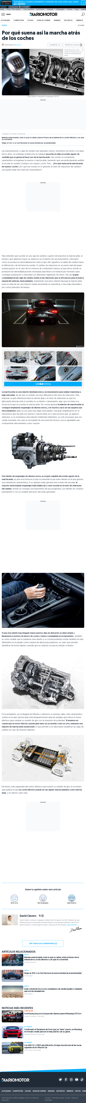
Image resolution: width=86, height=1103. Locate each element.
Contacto (48, 1098)
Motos (78, 1091)
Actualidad (5, 20)
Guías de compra (43, 20)
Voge (77, 9)
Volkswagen (60, 9)
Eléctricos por (13, 7)
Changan (50, 9)
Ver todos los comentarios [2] (43, 943)
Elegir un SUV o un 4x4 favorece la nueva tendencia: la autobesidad (29, 143)
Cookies (67, 1098)
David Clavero (9, 45)
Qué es (4, 25)
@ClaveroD (17, 45)
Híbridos (79, 20)
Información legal (58, 1098)
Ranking (57, 20)
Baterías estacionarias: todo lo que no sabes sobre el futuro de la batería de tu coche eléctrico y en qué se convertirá (43, 138)
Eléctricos (68, 20)
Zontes (69, 9)
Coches (30, 20)
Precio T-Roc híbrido (14, 9)
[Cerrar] (82, 50)
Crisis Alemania (28, 9)
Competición (19, 20)
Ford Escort (40, 9)
